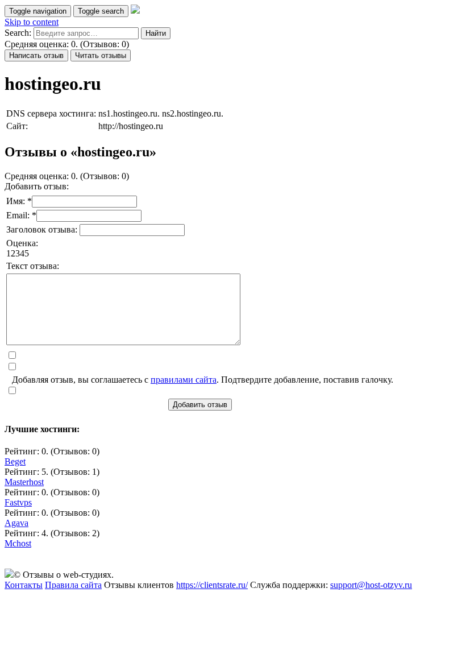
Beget (15, 461)
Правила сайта (73, 585)
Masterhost (24, 482)
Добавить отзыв (200, 404)
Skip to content (32, 22)
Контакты (24, 585)
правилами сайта (184, 379)
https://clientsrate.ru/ (212, 585)
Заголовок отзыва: (43, 229)
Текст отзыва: (32, 266)
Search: (18, 33)
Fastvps (18, 502)
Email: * (21, 215)
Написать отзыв (36, 55)
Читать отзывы (100, 55)
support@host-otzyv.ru (371, 585)
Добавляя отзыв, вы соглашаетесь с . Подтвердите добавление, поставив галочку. (202, 379)
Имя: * (19, 201)
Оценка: (22, 243)
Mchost (18, 543)
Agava (16, 523)
